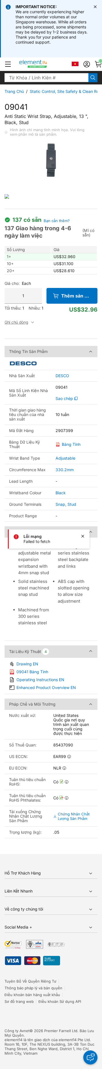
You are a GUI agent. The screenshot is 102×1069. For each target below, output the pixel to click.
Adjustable (65, 458)
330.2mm (65, 469)
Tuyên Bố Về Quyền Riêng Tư (30, 981)
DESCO (62, 376)
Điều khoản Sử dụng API (60, 1001)
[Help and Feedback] (90, 1057)
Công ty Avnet (17, 1030)
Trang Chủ (14, 91)
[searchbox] (46, 77)
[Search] (92, 77)
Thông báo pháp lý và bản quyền (33, 988)
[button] (8, 64)
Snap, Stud (66, 504)
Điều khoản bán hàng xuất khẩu (32, 994)
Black (61, 492)
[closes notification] (95, 7)
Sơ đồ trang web (19, 1001)
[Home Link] (44, 64)
